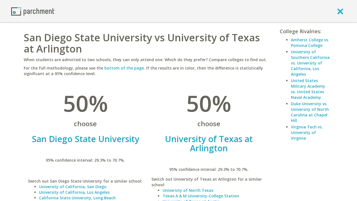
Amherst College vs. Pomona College (310, 42)
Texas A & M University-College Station (201, 195)
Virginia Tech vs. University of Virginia (307, 132)
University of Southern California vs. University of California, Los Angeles (310, 63)
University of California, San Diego (73, 186)
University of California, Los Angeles (74, 192)
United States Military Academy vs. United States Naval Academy (308, 89)
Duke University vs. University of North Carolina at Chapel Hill (310, 112)
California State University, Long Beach (77, 197)
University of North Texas (188, 190)
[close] (340, 11)
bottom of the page (124, 68)
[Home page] (33, 11)
